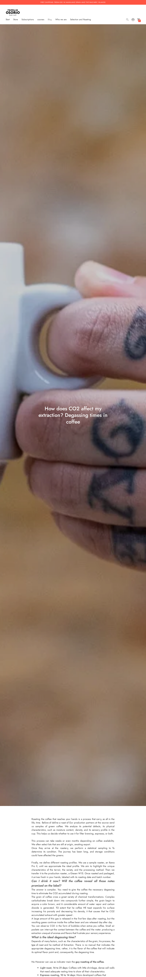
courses (40, 19)
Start (8, 19)
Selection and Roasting (80, 19)
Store (15, 19)
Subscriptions (28, 19)
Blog (50, 19)
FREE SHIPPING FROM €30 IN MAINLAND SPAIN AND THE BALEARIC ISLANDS (73, 2)
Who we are (61, 19)
